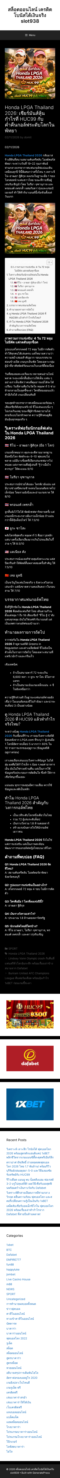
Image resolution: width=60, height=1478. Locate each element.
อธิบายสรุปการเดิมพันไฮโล (22, 1372)
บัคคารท (11, 1323)
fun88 (10, 1264)
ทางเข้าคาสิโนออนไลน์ (20, 1318)
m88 (9, 1284)
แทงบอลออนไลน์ (16, 1412)
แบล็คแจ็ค (12, 1417)
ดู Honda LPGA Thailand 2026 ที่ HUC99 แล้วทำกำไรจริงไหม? (27, 315)
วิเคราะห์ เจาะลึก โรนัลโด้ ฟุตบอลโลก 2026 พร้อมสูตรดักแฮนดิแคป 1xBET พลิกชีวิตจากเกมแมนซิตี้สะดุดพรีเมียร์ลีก (30, 1153)
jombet (10, 1274)
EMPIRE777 (13, 1259)
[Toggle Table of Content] (48, 262)
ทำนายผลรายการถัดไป (21, 309)
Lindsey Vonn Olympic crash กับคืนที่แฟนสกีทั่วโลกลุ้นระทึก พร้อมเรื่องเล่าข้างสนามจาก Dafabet (29, 963)
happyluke (13, 1269)
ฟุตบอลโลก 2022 (16, 1338)
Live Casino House (18, 1279)
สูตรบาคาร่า (13, 1358)
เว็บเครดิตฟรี (14, 1407)
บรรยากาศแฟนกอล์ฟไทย (22, 305)
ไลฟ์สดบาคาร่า (15, 1446)
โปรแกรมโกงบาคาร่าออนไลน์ (24, 1436)
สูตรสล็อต (12, 1363)
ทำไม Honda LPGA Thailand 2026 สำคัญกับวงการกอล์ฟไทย (28, 323)
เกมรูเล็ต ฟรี (13, 1387)
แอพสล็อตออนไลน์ (17, 1422)
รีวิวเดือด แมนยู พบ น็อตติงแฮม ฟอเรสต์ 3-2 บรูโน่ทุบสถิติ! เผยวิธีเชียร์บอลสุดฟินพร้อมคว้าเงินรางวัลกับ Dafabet (30, 1183)
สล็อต (9, 1348)
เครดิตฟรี (11, 1392)
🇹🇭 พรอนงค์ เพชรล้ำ (24, 290)
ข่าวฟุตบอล (13, 1309)
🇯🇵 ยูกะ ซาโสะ (21, 294)
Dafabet (11, 1254)
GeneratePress (41, 1472)
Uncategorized (15, 1299)
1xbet (9, 1244)
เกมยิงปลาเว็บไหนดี (18, 1382)
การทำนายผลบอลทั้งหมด (21, 1304)
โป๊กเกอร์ (11, 1441)
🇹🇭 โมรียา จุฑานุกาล (24, 286)
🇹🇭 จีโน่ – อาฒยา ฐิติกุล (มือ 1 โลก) (31, 282)
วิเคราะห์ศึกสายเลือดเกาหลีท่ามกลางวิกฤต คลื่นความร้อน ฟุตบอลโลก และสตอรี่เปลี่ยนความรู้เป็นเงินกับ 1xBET (29, 1197)
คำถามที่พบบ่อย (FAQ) (21, 329)
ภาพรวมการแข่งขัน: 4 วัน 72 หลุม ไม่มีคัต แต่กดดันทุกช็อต (32, 269)
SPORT (13, 948)
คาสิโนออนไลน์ (15, 1313)
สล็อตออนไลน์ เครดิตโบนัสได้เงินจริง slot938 (30, 15)
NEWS (10, 1289)
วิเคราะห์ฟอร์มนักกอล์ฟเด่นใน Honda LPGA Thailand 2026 (28, 276)
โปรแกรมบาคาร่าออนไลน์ (21, 1431)
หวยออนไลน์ (13, 1368)
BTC (9, 1249)
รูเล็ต (9, 1343)
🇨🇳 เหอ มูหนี (20, 301)
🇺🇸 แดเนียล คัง (22, 297)
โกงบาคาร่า (13, 1427)
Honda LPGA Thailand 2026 (23, 155)
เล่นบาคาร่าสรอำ (16, 1397)
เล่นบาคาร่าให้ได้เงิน (18, 1402)
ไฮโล (9, 1451)
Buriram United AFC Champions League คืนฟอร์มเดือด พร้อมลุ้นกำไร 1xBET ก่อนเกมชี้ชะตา (27, 978)
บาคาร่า (11, 1328)
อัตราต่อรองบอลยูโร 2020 (21, 1377)
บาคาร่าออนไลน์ (16, 1333)
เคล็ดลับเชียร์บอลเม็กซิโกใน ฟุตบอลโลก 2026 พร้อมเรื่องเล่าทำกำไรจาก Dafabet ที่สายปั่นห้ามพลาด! (29, 1210)
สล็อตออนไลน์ (14, 1353)
